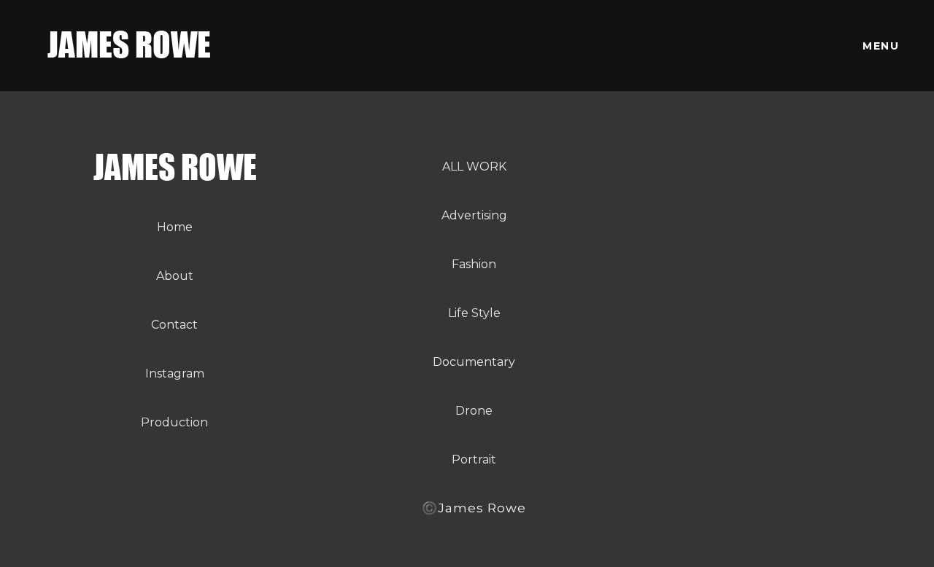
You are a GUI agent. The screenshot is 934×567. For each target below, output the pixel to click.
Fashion (474, 264)
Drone (474, 411)
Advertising (474, 215)
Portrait (474, 459)
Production (174, 422)
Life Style (474, 313)
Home (175, 227)
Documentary (474, 362)
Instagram (174, 373)
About (174, 276)
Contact (174, 325)
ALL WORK (474, 166)
